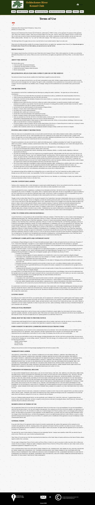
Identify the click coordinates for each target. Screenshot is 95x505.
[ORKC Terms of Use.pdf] (13, 24)
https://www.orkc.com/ (48, 34)
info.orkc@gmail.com (69, 209)
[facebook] (51, 497)
